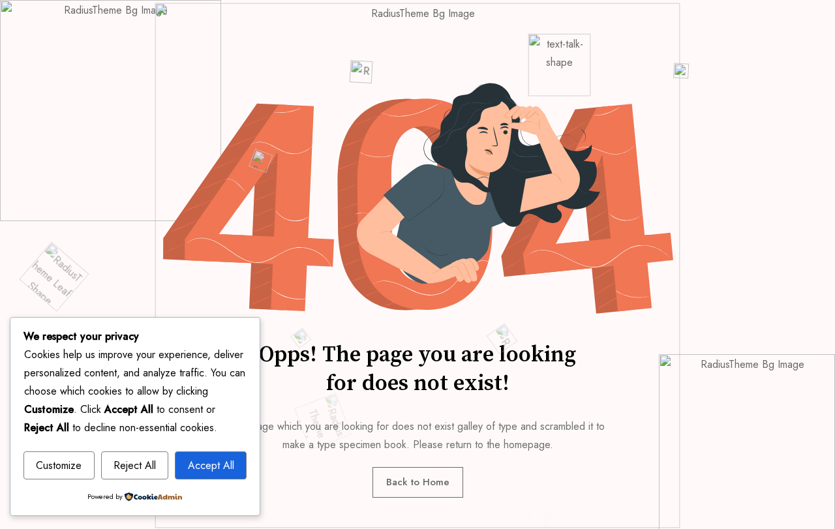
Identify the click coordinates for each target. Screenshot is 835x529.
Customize (59, 465)
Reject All (135, 465)
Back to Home (417, 482)
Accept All (211, 465)
